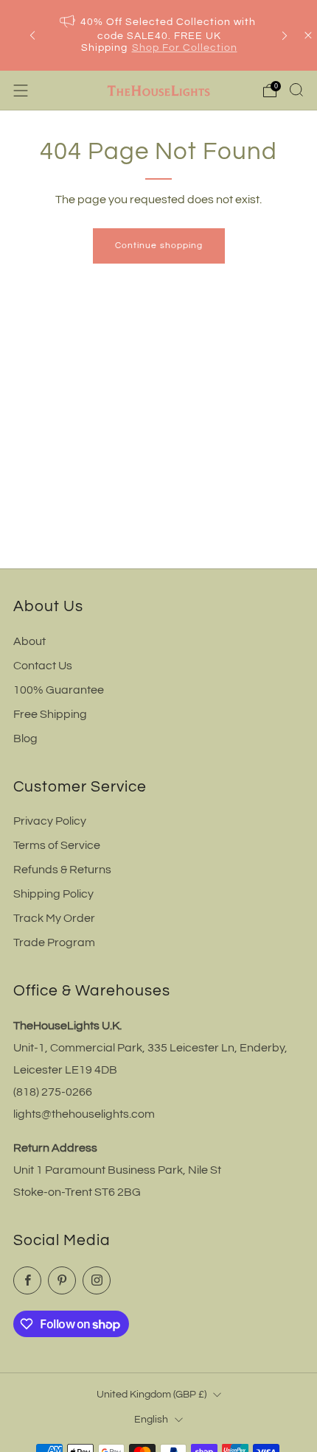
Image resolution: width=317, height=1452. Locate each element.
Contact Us (42, 666)
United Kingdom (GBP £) (151, 1394)
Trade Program (54, 942)
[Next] (284, 36)
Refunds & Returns (62, 869)
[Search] (296, 89)
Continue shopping (159, 245)
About (29, 641)
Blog (25, 738)
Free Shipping (50, 714)
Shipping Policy (53, 894)
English (151, 1419)
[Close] (308, 35)
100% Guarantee (58, 690)
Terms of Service (56, 845)
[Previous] (32, 36)
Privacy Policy (49, 821)
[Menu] (20, 90)
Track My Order (54, 918)
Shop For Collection (184, 48)
